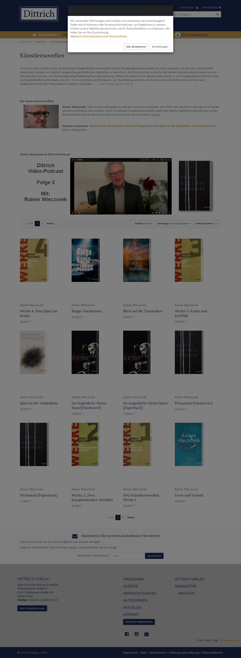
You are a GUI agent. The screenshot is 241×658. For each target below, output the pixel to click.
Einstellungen (160, 46)
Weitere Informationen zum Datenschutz (98, 36)
